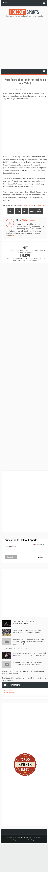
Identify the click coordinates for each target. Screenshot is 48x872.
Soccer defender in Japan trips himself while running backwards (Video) (25, 251)
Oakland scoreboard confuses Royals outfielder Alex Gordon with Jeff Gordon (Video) (25, 259)
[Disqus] (25, 501)
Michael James (28, 220)
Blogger (33, 840)
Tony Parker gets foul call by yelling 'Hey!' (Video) (23, 622)
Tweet (10, 211)
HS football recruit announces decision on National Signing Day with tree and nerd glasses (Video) (28, 641)
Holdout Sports (25, 837)
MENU (4, 3)
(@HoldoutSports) (18, 235)
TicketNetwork (8, 693)
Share (18, 211)
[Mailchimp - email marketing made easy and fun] (39, 557)
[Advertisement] (24, 42)
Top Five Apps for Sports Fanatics (14, 648)
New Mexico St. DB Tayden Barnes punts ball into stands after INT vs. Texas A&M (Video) (29, 654)
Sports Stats (7, 690)
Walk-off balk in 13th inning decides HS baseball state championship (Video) (27, 631)
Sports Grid (28, 205)
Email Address (10, 547)
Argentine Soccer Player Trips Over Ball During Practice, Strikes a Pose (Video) (27, 663)
